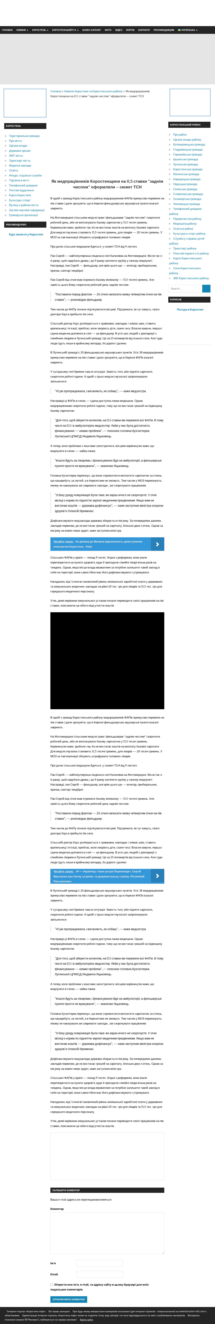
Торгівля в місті (19, 180)
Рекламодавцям (164, 30)
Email (54, 1274)
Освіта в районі (183, 228)
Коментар (57, 1209)
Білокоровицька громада (189, 144)
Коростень (39, 30)
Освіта (13, 170)
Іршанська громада (185, 159)
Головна (7, 30)
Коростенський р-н (64, 30)
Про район (180, 134)
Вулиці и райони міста (23, 205)
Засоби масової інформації (27, 210)
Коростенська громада (187, 169)
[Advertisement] (150, 13)
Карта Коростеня (20, 195)
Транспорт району (185, 248)
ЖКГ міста (16, 155)
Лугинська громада (185, 164)
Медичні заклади (20, 165)
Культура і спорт (20, 200)
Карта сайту (86, 1319)
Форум (130, 30)
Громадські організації (23, 215)
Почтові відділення (21, 190)
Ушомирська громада (187, 199)
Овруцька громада (185, 184)
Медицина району (185, 223)
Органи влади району (187, 139)
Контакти (144, 30)
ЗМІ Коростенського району (191, 278)
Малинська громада (186, 174)
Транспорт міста (19, 160)
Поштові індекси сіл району (191, 253)
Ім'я (53, 1263)
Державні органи (20, 150)
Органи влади (18, 145)
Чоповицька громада (186, 204)
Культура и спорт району (189, 233)
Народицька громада (186, 179)
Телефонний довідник (23, 185)
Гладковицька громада (188, 149)
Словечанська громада (188, 194)
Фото (108, 30)
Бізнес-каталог (91, 30)
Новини (21, 30)
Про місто (15, 140)
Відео (118, 30)
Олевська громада (185, 189)
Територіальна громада (24, 136)
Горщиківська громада (187, 154)
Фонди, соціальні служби (25, 175)
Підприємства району (187, 218)
